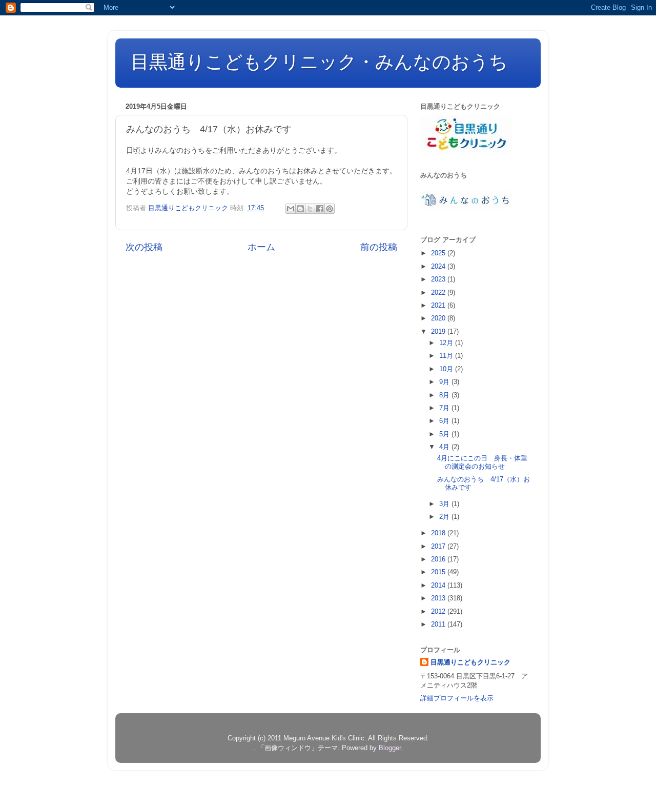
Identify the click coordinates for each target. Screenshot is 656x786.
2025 (439, 253)
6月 (445, 421)
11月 (447, 355)
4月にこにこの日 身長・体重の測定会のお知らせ (482, 462)
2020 (439, 318)
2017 (439, 546)
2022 (439, 292)
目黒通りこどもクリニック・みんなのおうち (319, 61)
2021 (439, 305)
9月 (445, 382)
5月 (445, 434)
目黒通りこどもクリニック (470, 662)
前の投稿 (378, 246)
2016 (439, 559)
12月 (447, 343)
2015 (439, 572)
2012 (439, 611)
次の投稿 (144, 246)
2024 (439, 266)
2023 (439, 279)
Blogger (390, 748)
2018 (439, 533)
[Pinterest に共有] (329, 209)
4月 (445, 447)
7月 (445, 408)
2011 (439, 624)
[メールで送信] (290, 209)
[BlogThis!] (300, 209)
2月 (445, 516)
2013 (439, 598)
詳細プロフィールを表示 (457, 698)
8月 (445, 395)
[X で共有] (310, 209)
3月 (445, 504)
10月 (447, 369)
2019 (439, 331)
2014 (439, 585)
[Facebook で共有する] (320, 209)
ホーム (261, 246)
